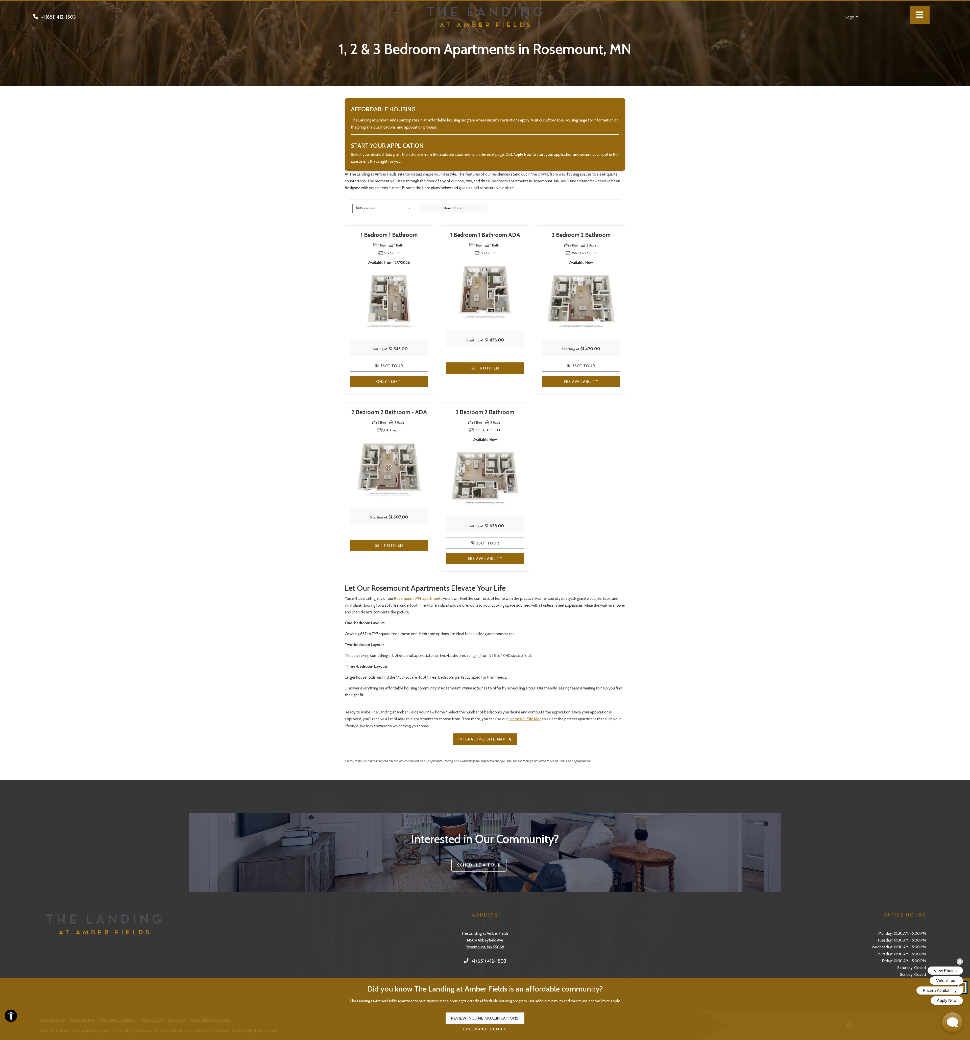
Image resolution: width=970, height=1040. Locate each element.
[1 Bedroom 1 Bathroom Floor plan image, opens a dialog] (389, 300)
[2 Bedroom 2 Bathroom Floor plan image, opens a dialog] (581, 300)
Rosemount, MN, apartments (418, 598)
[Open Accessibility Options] (11, 1017)
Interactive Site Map (524, 719)
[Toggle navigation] (920, 15)
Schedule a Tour (481, 865)
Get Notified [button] (497, 367)
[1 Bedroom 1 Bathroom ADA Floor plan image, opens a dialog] (485, 292)
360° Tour (403, 365)
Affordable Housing (561, 120)
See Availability (592, 381)
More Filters (452, 208)
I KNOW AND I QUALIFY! (485, 1029)
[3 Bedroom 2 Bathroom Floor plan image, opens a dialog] (485, 478)
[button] (851, 16)
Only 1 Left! (402, 381)
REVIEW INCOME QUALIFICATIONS (485, 1018)
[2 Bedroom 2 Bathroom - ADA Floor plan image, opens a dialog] (389, 469)
